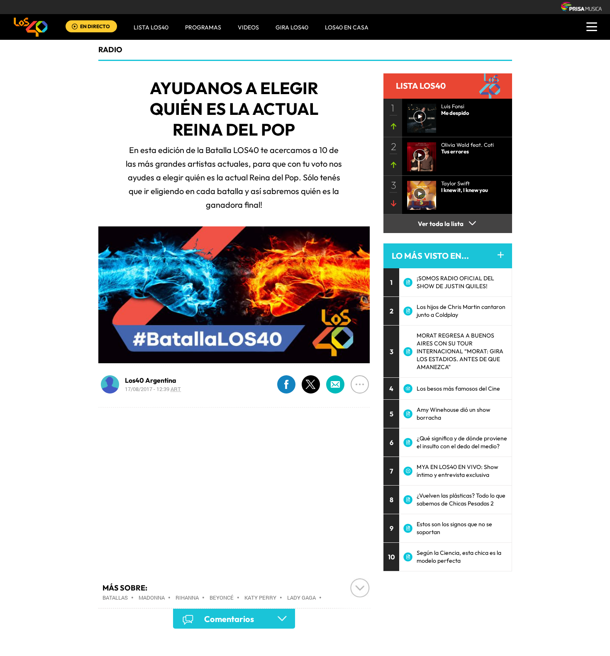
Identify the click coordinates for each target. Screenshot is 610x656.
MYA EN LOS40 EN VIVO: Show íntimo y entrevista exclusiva (457, 471)
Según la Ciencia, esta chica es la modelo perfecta (459, 556)
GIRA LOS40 (292, 27)
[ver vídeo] (419, 116)
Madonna (152, 597)
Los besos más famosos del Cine (458, 388)
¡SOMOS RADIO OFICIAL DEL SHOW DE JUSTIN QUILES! (455, 282)
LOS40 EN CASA (346, 27)
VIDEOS (248, 27)
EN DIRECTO (95, 26)
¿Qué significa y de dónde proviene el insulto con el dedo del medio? (462, 442)
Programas (203, 27)
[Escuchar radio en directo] (75, 27)
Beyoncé (222, 597)
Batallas (115, 597)
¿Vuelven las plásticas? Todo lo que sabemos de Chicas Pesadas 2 (461, 499)
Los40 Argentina (150, 380)
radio (110, 49)
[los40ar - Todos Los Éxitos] (30, 27)
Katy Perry (260, 597)
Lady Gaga (301, 597)
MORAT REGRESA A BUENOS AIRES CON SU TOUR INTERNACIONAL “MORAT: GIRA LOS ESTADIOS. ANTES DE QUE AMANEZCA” (460, 351)
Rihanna (187, 597)
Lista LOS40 (151, 27)
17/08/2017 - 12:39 (153, 389)
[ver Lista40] (419, 154)
